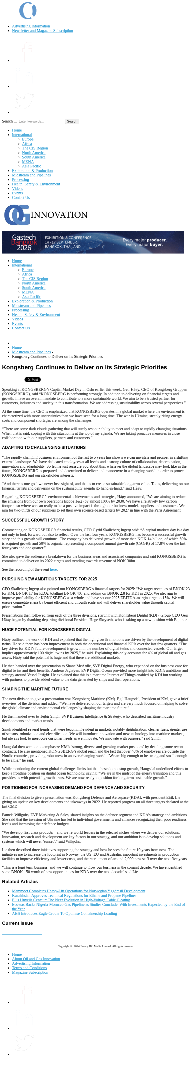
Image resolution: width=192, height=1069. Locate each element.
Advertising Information (31, 26)
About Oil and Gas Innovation (36, 959)
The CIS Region (35, 148)
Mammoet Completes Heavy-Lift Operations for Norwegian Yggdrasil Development (78, 891)
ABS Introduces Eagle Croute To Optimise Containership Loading (64, 913)
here (53, 569)
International (22, 135)
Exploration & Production (32, 170)
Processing (20, 179)
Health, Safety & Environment (36, 184)
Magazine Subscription (30, 972)
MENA (28, 161)
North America (34, 152)
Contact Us (21, 197)
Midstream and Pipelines (31, 175)
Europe (28, 139)
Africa (27, 143)
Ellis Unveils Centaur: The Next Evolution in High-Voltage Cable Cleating (71, 900)
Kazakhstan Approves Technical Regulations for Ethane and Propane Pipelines (74, 895)
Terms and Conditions (29, 968)
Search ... (9, 121)
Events (17, 193)
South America (34, 157)
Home (17, 130)
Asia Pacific (31, 166)
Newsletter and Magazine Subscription (42, 30)
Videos (17, 188)
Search (72, 121)
